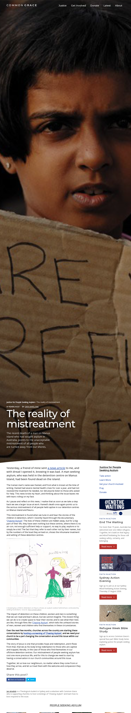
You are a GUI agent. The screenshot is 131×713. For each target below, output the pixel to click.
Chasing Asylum (14, 520)
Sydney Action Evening (109, 579)
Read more (106, 546)
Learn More (105, 480)
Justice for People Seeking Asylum (21, 402)
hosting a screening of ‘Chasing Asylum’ (42, 633)
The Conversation (34, 610)
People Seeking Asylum (65, 705)
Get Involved (78, 5)
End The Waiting (111, 522)
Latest (107, 5)
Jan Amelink (32, 407)
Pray (101, 488)
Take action (105, 475)
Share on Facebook (17, 679)
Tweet (32, 679)
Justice (63, 5)
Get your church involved (111, 484)
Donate (94, 5)
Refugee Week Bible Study (113, 630)
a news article (56, 468)
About (118, 5)
